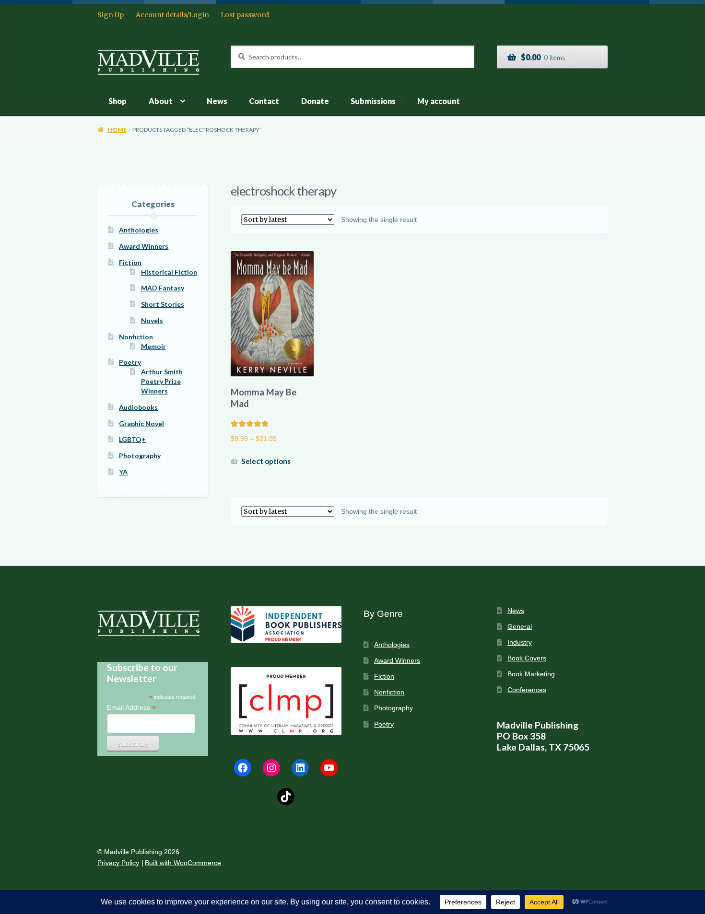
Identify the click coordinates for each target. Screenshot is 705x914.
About (161, 100)
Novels (152, 320)
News (217, 100)
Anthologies (138, 230)
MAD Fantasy (162, 288)
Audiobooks (138, 407)
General (519, 626)
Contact (264, 100)
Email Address (131, 707)
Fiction (130, 262)
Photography (140, 455)
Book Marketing (531, 674)
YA (123, 472)
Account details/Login (172, 15)
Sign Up (110, 15)
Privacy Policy (118, 863)
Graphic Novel (141, 423)
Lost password (245, 15)
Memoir (153, 346)
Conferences (526, 690)
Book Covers (526, 658)
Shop (117, 100)
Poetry (130, 362)
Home (116, 129)
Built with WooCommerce (183, 863)
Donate (315, 100)
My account (438, 100)
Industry (519, 642)
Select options (266, 461)
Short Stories (162, 304)
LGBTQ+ (132, 439)
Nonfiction (136, 337)
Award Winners (143, 246)
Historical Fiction (169, 272)
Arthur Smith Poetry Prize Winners (162, 381)
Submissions (373, 100)
